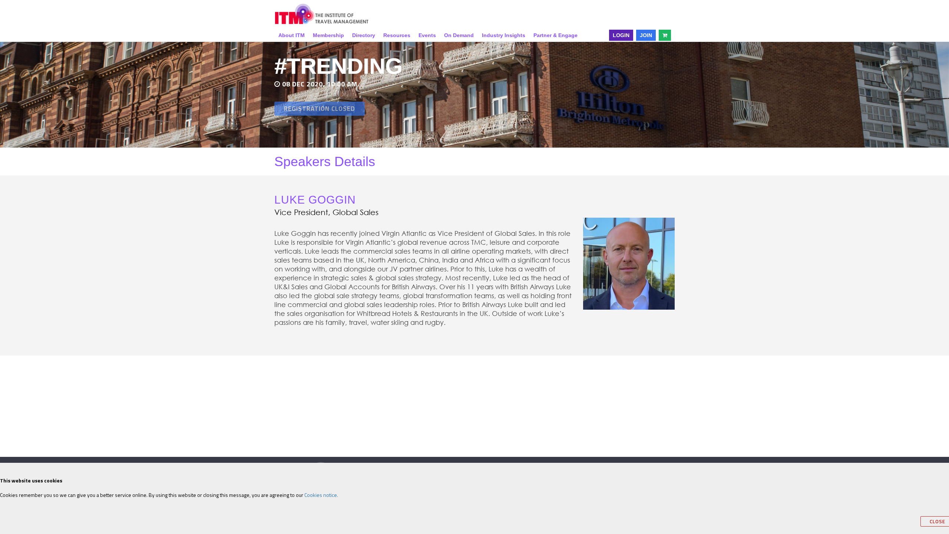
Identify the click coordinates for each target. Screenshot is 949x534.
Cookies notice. (321, 495)
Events (427, 35)
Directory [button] (363, 35)
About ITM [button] (291, 35)
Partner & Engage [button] (555, 35)
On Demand (459, 35)
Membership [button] (328, 35)
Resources (396, 35)
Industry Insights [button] (503, 35)
